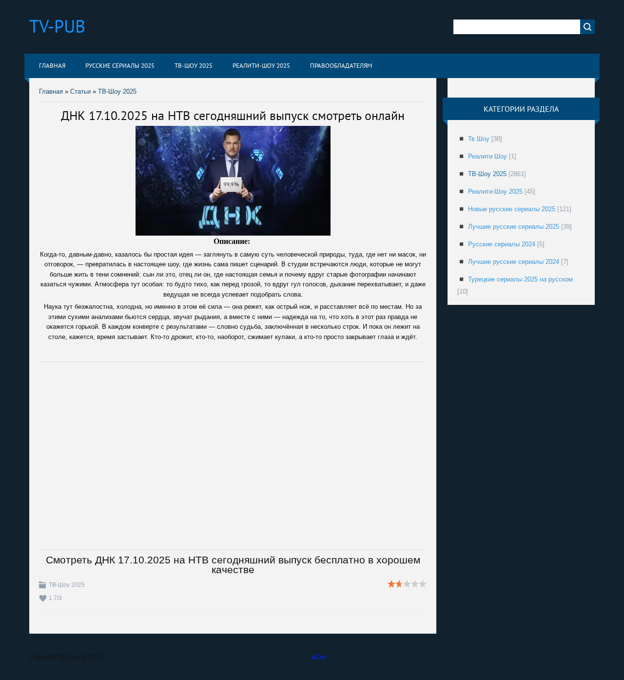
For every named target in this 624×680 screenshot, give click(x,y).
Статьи (80, 91)
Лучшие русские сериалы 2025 (513, 226)
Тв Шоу (478, 138)
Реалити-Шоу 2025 (495, 191)
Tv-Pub (57, 26)
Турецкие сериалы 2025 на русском (520, 279)
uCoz (319, 656)
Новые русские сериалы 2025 (511, 209)
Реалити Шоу (487, 156)
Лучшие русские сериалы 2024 (513, 261)
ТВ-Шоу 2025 (117, 91)
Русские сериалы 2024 (501, 244)
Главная (51, 91)
